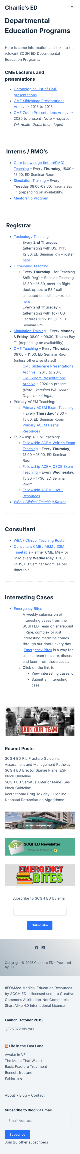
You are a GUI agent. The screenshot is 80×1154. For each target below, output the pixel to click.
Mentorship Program (31, 198)
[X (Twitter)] (43, 947)
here (26, 260)
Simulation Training (30, 180)
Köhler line (13, 1078)
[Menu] (73, 8)
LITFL (14, 967)
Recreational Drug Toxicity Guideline (35, 794)
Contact (38, 1095)
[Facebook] (36, 947)
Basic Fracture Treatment (26, 1066)
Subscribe (17, 1134)
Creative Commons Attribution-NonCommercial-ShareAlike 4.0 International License (39, 999)
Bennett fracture (18, 1072)
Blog (23, 1095)
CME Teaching (26, 348)
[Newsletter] (40, 721)
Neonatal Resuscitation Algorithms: (34, 799)
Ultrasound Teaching (31, 266)
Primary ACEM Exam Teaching (48, 407)
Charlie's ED (21, 7)
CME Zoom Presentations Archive (42, 112)
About (10, 1095)
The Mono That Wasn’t (23, 1060)
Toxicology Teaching (31, 236)
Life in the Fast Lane (26, 1046)
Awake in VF (15, 1054)
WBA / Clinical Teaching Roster (40, 540)
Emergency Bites (28, 608)
